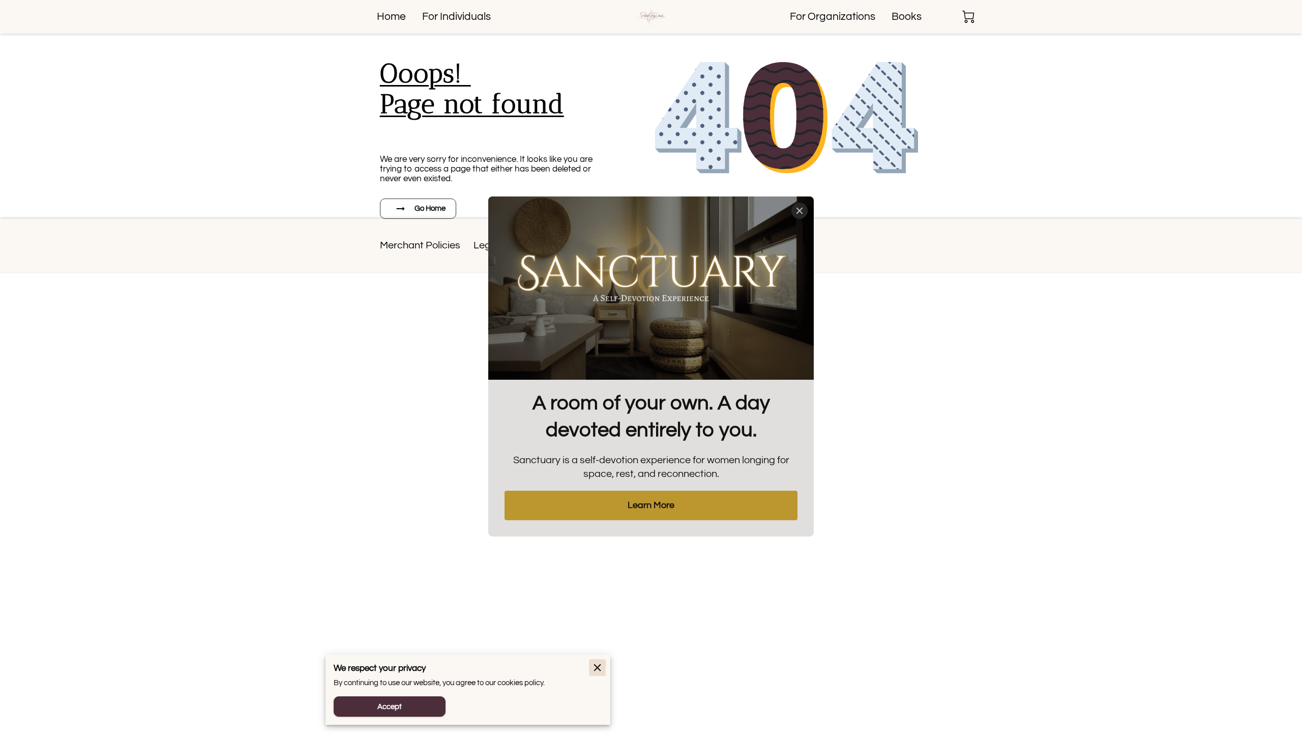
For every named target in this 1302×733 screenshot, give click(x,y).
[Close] (799, 211)
